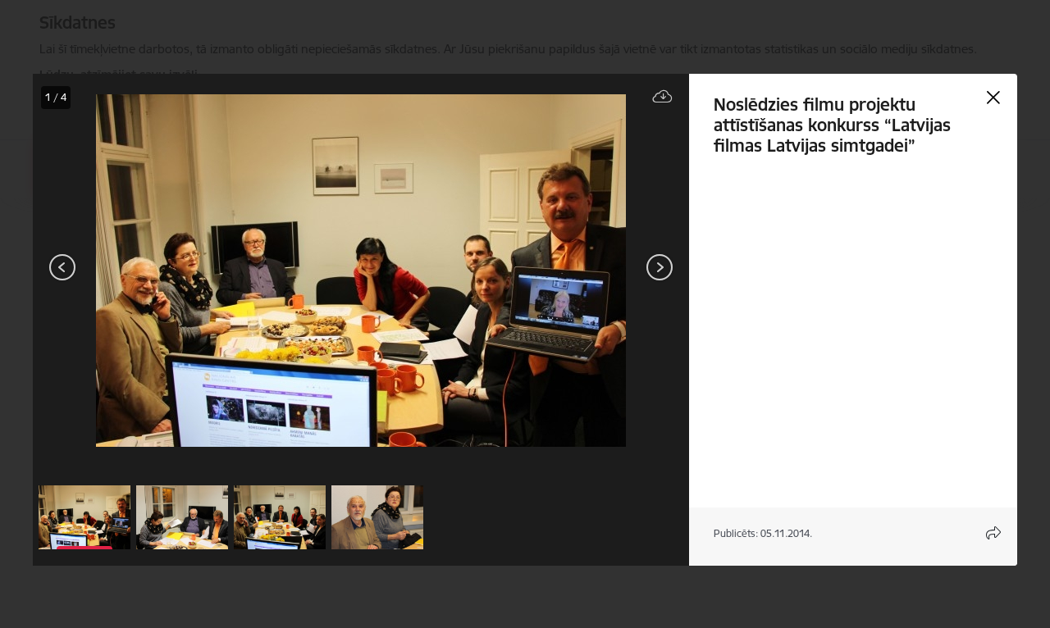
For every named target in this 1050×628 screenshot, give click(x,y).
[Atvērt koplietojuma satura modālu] (993, 532)
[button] (84, 517)
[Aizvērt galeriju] (993, 97)
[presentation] (131, 269)
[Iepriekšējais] (62, 267)
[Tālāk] (659, 267)
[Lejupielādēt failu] (663, 97)
